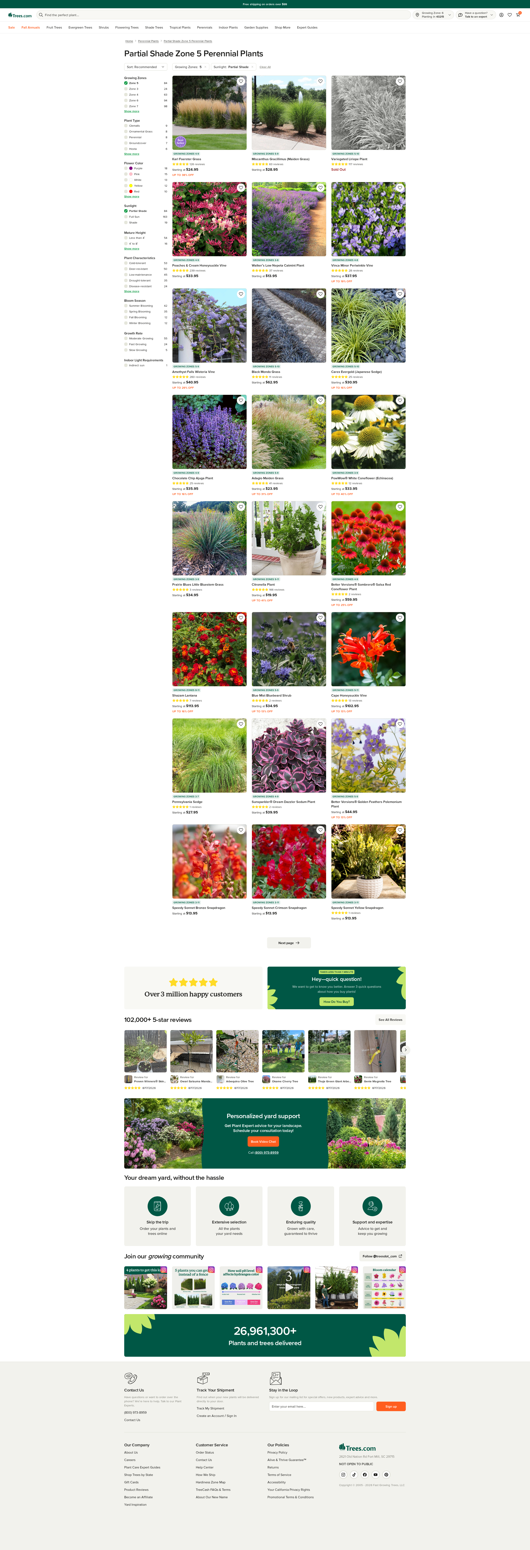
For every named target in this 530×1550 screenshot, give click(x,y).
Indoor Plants (228, 27)
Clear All (265, 66)
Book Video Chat (263, 1141)
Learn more (293, 4)
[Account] (501, 15)
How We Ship (205, 1475)
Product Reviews (136, 1489)
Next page (286, 943)
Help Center (204, 1467)
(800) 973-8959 (267, 1152)
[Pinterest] (386, 1475)
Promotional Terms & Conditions (290, 1497)
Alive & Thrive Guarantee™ (286, 1460)
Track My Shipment (210, 1408)
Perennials (204, 27)
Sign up (391, 1406)
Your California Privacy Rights (288, 1489)
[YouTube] (375, 1475)
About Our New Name (212, 1497)
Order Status (205, 1452)
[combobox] (145, 67)
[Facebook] (365, 1475)
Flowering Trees (127, 27)
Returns (273, 1467)
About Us (131, 1452)
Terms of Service (279, 1475)
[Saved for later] (241, 81)
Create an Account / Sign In (217, 1416)
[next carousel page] (406, 1050)
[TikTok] (354, 1475)
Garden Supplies (256, 27)
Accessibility (276, 1482)
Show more (131, 111)
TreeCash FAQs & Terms (213, 1489)
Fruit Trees (54, 27)
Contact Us (132, 1420)
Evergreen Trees (80, 27)
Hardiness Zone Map (210, 1482)
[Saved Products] (509, 15)
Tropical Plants (180, 27)
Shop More (282, 27)
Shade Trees (154, 27)
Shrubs (104, 27)
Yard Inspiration (135, 1504)
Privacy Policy (277, 1452)
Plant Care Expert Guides (142, 1467)
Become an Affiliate (138, 1497)
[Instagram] (343, 1475)
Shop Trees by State (138, 1475)
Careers (129, 1460)
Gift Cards (131, 1482)
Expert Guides (307, 27)
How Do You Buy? (337, 1001)
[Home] (19, 15)
